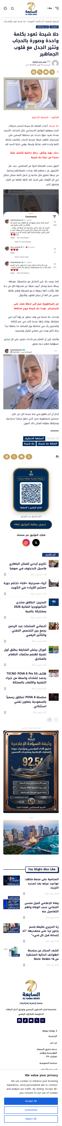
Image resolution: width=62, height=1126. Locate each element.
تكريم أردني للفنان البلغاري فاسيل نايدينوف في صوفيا (27, 565)
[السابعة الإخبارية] (31, 8)
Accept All (31, 1101)
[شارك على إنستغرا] (26, 542)
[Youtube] (31, 1020)
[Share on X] (52, 72)
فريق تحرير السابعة (39, 61)
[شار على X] (36, 542)
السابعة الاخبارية (34, 438)
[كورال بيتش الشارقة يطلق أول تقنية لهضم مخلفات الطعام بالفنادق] (54, 649)
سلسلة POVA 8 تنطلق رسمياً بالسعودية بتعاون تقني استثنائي (26, 701)
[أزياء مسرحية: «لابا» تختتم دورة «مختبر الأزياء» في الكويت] (54, 583)
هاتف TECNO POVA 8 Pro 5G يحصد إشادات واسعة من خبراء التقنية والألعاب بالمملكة (26, 678)
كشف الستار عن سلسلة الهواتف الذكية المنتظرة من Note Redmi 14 (42, 954)
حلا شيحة (29, 443)
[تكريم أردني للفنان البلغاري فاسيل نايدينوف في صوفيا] (54, 563)
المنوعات (54, 26)
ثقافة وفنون (13, 904)
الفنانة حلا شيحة (47, 443)
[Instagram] (42, 1020)
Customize (31, 1110)
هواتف (16, 955)
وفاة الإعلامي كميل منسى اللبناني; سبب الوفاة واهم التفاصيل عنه (41, 907)
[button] (56, 8)
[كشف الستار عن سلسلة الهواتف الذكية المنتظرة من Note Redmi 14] (11, 952)
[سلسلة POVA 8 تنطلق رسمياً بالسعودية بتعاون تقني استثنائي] (54, 697)
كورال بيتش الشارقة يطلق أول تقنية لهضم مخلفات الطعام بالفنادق (25, 654)
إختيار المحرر (14, 897)
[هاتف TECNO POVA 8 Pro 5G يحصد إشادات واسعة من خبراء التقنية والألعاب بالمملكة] (54, 673)
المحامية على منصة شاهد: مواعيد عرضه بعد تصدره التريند (42, 883)
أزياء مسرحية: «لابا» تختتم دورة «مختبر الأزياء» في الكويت (25, 585)
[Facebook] (19, 1020)
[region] (31, 1098)
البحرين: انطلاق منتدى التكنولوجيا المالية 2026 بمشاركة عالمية (30, 607)
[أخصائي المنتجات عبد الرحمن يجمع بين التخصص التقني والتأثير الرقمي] (54, 626)
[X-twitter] (36, 1020)
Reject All (31, 1119)
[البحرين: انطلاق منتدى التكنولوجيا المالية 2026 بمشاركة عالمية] (54, 602)
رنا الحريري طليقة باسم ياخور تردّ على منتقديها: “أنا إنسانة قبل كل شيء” (40, 930)
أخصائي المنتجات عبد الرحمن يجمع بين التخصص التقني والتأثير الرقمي (27, 630)
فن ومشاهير (42, 26)
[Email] (46, 72)
